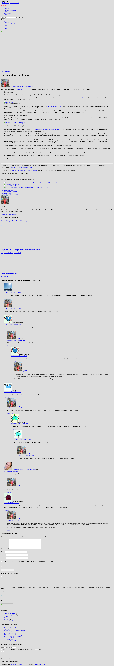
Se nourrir (6, 616)
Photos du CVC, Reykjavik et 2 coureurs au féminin (46, 182)
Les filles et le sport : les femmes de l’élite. (21, 167)
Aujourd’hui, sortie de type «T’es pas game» (16, 221)
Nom (2, 552)
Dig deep (6, 629)
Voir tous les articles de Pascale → (10, 214)
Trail (5, 618)
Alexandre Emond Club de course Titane (24, 469)
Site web (3, 558)
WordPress (38, 664)
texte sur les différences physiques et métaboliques (24, 170)
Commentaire (5, 549)
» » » (6, 588)
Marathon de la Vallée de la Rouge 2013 (37, 187)
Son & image (7, 13)
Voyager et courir (8, 621)
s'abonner (38, 567)
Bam (43, 664)
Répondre (6, 298)
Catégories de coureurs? (9, 273)
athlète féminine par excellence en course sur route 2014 (47, 129)
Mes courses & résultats (10, 10)
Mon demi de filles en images (11, 632)
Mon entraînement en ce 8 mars (12, 636)
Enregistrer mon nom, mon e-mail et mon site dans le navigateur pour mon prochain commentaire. (28, 561)
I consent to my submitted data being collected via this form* (18, 649)
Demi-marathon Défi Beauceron (12, 641)
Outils (5, 11)
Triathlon (6, 619)
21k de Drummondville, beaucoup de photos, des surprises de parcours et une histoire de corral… (29, 635)
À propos (6, 8)
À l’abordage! (16, 184)
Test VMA (14, 185)
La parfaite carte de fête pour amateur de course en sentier (20, 250)
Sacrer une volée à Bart (10, 638)
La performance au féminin (22, 89)
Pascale (13, 86)
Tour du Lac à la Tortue (54, 106)
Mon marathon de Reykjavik (11, 627)
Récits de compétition (9, 615)
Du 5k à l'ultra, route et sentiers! (9, 5)
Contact (6, 14)
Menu (2, 19)
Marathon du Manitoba (10, 633)
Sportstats (85, 97)
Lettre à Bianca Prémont (10, 639)
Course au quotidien (6, 71)
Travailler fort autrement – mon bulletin (14, 630)
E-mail (3, 555)
